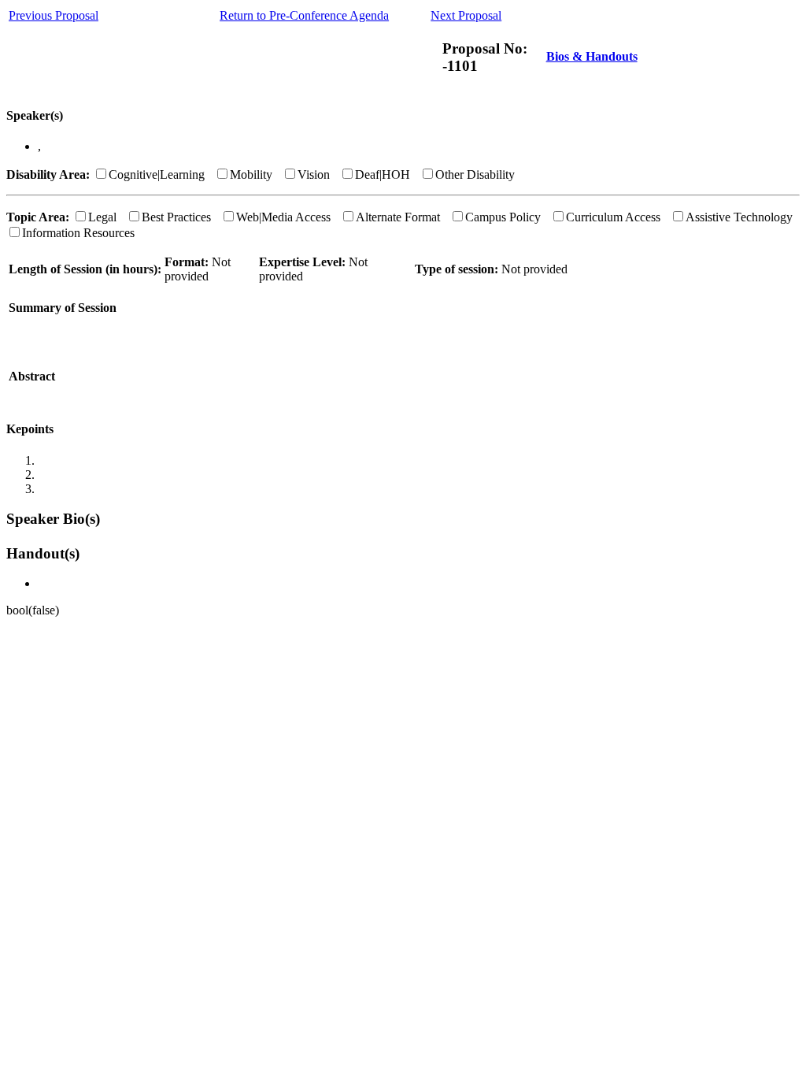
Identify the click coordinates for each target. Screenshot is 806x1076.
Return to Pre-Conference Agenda (304, 15)
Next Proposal (466, 15)
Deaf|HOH (382, 174)
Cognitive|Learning (157, 174)
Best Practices (176, 217)
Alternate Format (398, 217)
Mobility (251, 174)
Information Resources (78, 232)
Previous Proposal (53, 15)
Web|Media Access (283, 217)
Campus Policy (503, 217)
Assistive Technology (739, 217)
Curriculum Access (613, 217)
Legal (102, 217)
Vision (314, 174)
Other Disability (475, 174)
